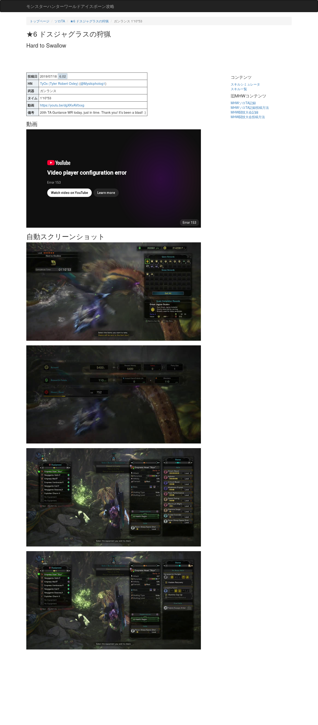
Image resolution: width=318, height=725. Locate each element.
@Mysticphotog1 (93, 83)
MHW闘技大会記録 (244, 112)
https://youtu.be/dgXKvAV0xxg (62, 105)
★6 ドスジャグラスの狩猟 (89, 21)
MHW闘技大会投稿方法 (248, 116)
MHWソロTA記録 (243, 102)
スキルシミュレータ (245, 84)
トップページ (39, 21)
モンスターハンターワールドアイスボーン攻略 (70, 6)
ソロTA (59, 21)
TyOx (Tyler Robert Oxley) (59, 83)
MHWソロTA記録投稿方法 (250, 107)
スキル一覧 (239, 88)
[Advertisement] (111, 61)
